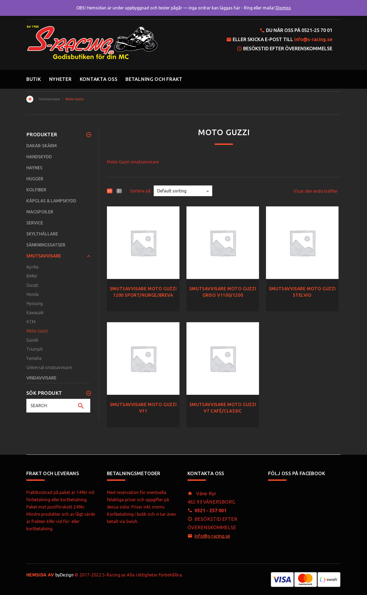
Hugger (34, 178)
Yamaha (33, 358)
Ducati (32, 285)
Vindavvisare (41, 377)
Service (34, 222)
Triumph (34, 349)
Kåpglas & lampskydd (51, 200)
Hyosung (34, 303)
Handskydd (39, 156)
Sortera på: (140, 190)
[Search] (81, 406)
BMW (31, 276)
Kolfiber (36, 189)
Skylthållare (42, 233)
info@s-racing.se (313, 39)
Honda (32, 294)
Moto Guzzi (37, 330)
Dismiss (283, 7)
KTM (30, 321)
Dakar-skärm (41, 145)
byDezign (50, 574)
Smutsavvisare (49, 99)
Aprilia (32, 266)
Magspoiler (39, 211)
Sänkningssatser (45, 244)
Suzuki (32, 340)
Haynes (34, 167)
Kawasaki (35, 312)
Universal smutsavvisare (49, 367)
